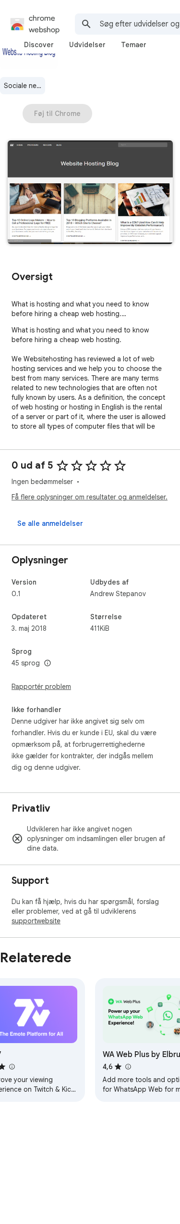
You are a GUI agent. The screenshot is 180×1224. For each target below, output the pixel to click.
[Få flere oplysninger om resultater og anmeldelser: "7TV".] (11, 1066)
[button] (90, 193)
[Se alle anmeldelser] (50, 523)
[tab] (38, 44)
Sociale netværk (24, 85)
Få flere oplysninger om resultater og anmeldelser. (90, 497)
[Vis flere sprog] (47, 663)
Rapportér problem (41, 686)
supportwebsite (36, 921)
